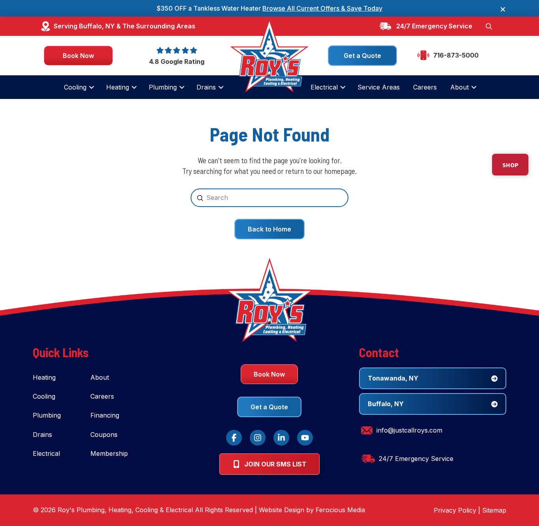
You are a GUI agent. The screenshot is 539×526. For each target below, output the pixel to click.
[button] (489, 26)
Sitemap (494, 510)
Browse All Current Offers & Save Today (322, 8)
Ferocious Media (340, 510)
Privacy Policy (455, 510)
